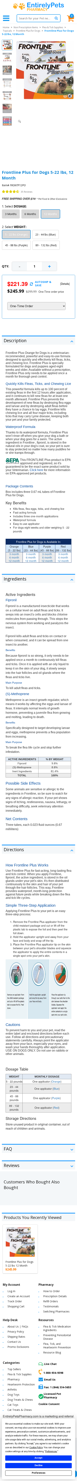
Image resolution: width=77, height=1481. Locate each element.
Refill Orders (50, 1301)
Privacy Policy (15, 1331)
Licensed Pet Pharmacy (52, 1395)
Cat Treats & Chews (19, 1410)
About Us (13, 1326)
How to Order (51, 1291)
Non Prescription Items (26, 27)
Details (65, 284)
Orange (56, 1081)
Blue (56, 1088)
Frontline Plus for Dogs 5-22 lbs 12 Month (19, 1263)
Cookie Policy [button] (36, 1447)
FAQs (25, 1326)
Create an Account (18, 1296)
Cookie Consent (49, 1404)
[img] (10, 191)
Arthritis (12, 1389)
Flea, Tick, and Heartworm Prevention (57, 1345)
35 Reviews (26, 191)
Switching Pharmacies (56, 1311)
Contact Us (14, 1341)
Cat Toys (12, 1405)
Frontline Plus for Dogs (28, 30)
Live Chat (50, 1364)
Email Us (50, 1379)
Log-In (11, 1291)
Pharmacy (13, 1379)
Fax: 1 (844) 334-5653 (57, 1387)
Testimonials (51, 1306)
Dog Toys (13, 1394)
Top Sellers (14, 1369)
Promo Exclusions (18, 1347)
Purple (56, 1098)
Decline (38, 1465)
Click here (36, 470)
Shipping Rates (16, 1336)
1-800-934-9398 (53, 1372)
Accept (38, 1458)
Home (6, 27)
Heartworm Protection (21, 1384)
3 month (14, 554)
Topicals (7, 30)
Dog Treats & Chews (20, 1399)
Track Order (14, 1301)
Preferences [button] (51, 1451)
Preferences (38, 1473)
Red (56, 1107)
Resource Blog (52, 1352)
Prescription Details (55, 1296)
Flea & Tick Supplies (52, 27)
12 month (14, 561)
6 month (14, 557)
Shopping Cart (15, 1306)
